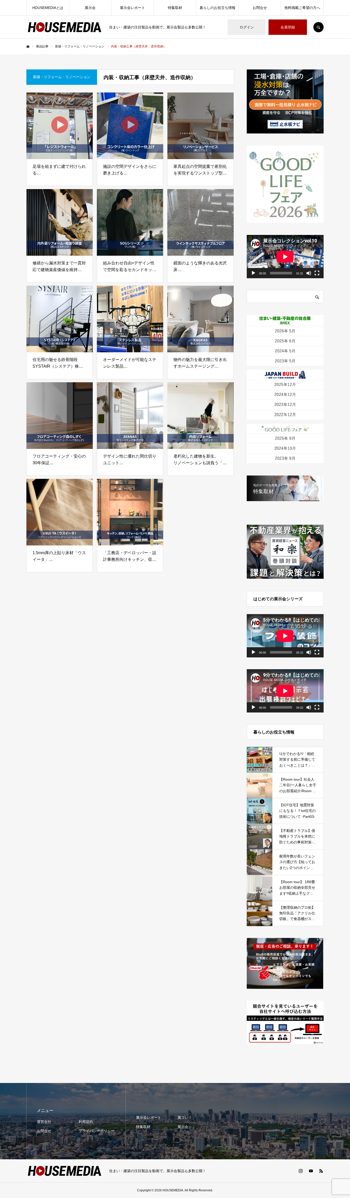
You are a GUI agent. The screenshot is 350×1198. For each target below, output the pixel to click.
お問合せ (260, 8)
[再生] (253, 273)
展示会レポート (132, 8)
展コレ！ (185, 1118)
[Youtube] (310, 1170)
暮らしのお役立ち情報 (217, 8)
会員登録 (288, 27)
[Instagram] (300, 1170)
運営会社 (44, 1122)
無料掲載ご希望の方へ (302, 8)
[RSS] (321, 1170)
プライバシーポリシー (97, 1131)
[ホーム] (27, 46)
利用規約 (86, 1122)
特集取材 (175, 8)
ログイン (247, 27)
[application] (285, 256)
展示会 (90, 8)
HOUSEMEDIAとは (47, 8)
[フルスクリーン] (317, 273)
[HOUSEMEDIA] (64, 27)
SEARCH (318, 27)
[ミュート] (308, 273)
